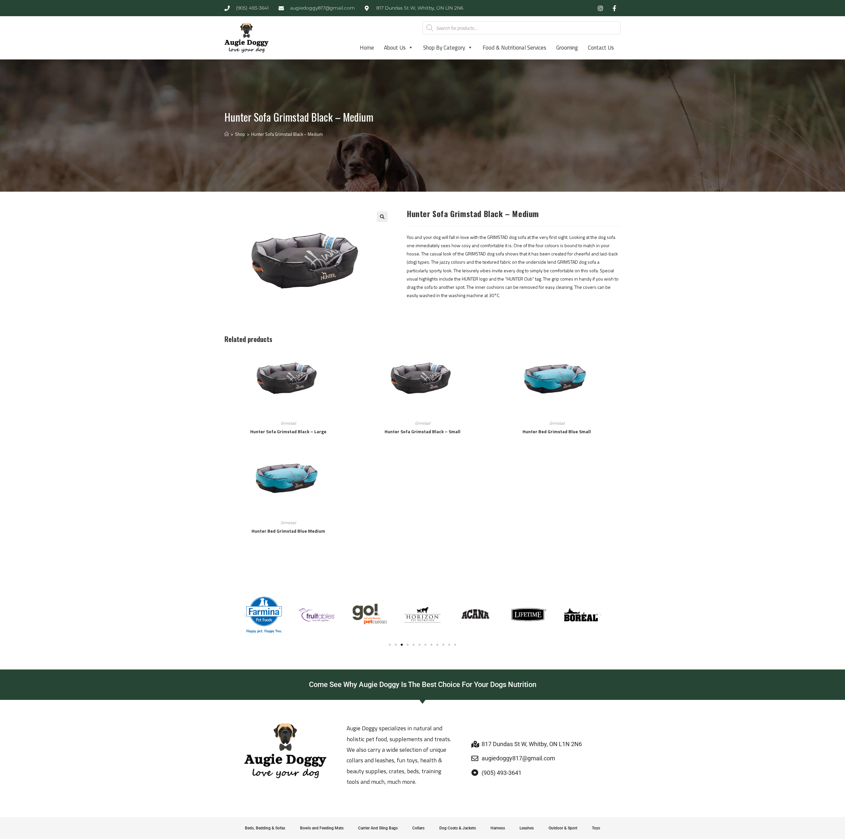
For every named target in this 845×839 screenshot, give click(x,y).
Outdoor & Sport (563, 828)
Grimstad (288, 423)
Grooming (567, 47)
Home (367, 47)
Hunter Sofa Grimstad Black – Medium (287, 134)
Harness (497, 828)
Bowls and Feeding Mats (322, 828)
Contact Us (601, 47)
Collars (418, 828)
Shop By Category (444, 47)
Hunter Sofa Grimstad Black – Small (422, 431)
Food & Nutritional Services (514, 47)
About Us (395, 47)
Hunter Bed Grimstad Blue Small (557, 431)
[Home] (226, 134)
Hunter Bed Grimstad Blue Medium (288, 530)
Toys (596, 828)
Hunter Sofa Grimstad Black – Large (288, 431)
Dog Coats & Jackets (457, 828)
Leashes (527, 828)
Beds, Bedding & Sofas (265, 828)
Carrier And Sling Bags (378, 828)
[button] (382, 216)
